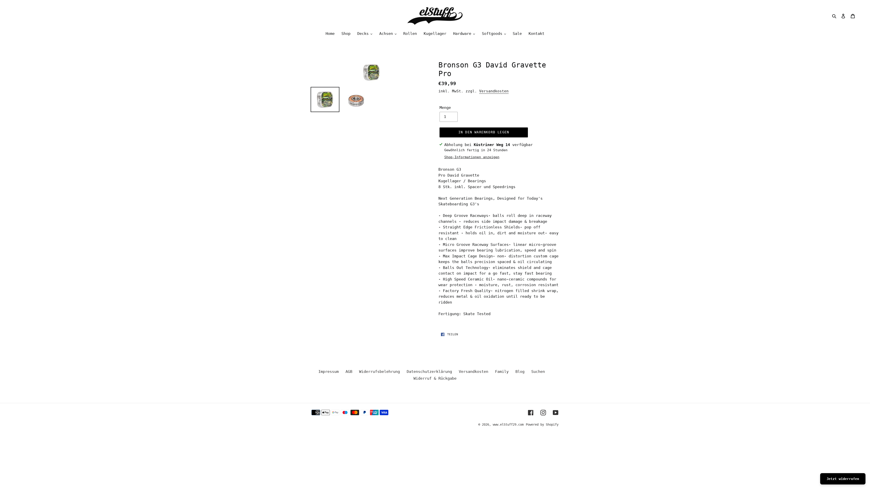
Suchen (538, 371)
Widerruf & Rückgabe (435, 378)
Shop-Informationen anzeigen (471, 157)
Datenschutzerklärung (429, 371)
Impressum (328, 371)
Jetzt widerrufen (842, 479)
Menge (445, 107)
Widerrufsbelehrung (379, 371)
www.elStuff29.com (508, 424)
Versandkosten (494, 91)
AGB (349, 371)
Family (502, 371)
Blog (519, 371)
